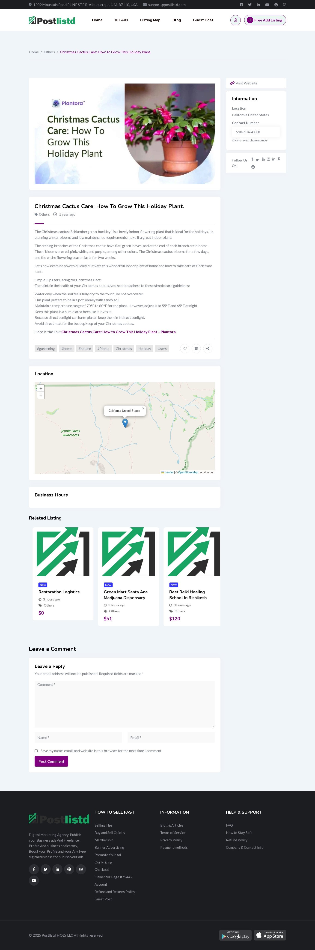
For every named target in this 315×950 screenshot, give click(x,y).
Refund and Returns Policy (115, 892)
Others (49, 52)
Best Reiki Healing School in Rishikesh (184, 594)
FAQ (229, 825)
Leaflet (168, 472)
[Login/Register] (235, 20)
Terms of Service (173, 833)
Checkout (102, 869)
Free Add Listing (268, 20)
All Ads (121, 20)
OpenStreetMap (188, 472)
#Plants (103, 348)
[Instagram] (268, 159)
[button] (125, 423)
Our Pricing (103, 862)
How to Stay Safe (239, 833)
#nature (85, 348)
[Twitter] (257, 159)
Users (162, 348)
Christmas (124, 348)
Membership (104, 840)
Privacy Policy (171, 840)
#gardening (46, 348)
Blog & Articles (171, 825)
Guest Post (203, 20)
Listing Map (150, 20)
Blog (176, 20)
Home (97, 20)
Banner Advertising (109, 847)
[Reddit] (253, 167)
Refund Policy (236, 840)
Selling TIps (104, 825)
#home (66, 348)
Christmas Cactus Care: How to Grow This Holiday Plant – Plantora (118, 331)
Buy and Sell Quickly (110, 833)
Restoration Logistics (55, 592)
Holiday (144, 348)
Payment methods (174, 847)
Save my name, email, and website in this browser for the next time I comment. (101, 750)
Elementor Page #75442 (113, 877)
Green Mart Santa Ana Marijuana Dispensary (122, 594)
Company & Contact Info (245, 847)
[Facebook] (252, 159)
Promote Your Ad (108, 855)
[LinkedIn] (273, 159)
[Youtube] (263, 159)
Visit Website (246, 83)
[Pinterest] (279, 159)
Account (101, 884)
